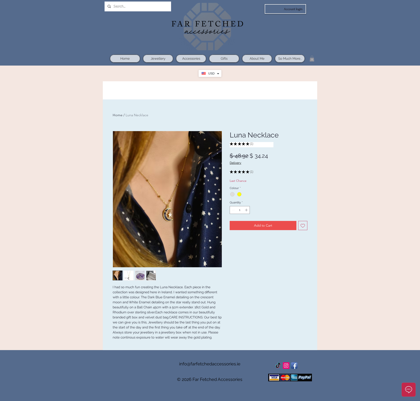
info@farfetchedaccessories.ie (209, 363)
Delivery (235, 163)
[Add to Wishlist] (302, 225)
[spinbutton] (240, 210)
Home (117, 115)
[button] (312, 58)
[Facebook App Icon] (294, 365)
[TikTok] (278, 365)
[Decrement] (233, 210)
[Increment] (246, 210)
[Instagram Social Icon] (286, 365)
